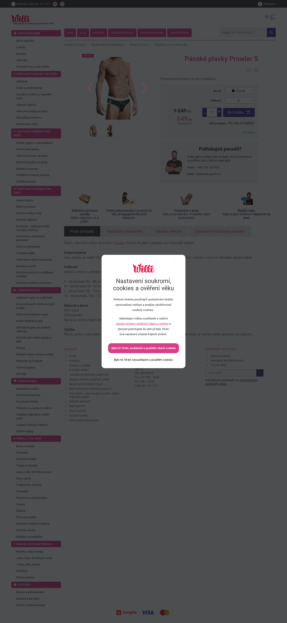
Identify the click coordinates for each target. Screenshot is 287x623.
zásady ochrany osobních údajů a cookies (142, 323)
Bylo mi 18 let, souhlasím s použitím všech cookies (143, 348)
